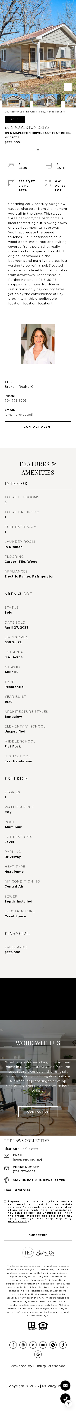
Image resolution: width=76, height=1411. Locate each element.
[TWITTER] (33, 1345)
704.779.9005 (16, 400)
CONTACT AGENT (38, 426)
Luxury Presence (49, 1366)
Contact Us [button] (38, 1111)
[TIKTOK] (63, 1345)
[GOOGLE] (38, 1354)
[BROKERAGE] (53, 1345)
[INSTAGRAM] (23, 1345)
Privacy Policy (18, 1221)
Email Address (17, 1190)
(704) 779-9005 (24, 1171)
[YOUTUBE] (43, 1345)
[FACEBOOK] (13, 1345)
